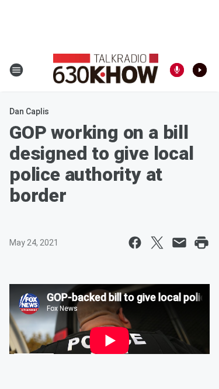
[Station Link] (105, 70)
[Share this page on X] (157, 242)
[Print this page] (201, 242)
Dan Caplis (29, 111)
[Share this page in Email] (179, 242)
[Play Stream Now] (200, 70)
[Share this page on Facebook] (135, 242)
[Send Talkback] (177, 70)
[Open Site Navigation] (16, 70)
